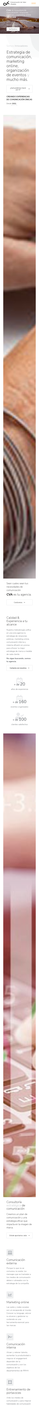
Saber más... (7, 25)
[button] (7, 2)
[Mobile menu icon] (33, 3)
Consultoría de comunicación (15, 1205)
